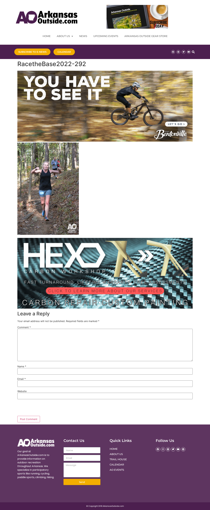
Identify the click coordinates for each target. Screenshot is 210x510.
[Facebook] (173, 52)
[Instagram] (163, 449)
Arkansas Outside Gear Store (146, 36)
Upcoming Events (105, 36)
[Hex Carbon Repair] (105, 307)
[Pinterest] (178, 52)
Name (21, 366)
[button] (193, 51)
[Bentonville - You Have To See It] (105, 140)
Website (22, 391)
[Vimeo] (183, 449)
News (83, 36)
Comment (24, 327)
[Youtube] (189, 52)
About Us (63, 36)
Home (47, 36)
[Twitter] (183, 52)
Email (21, 379)
